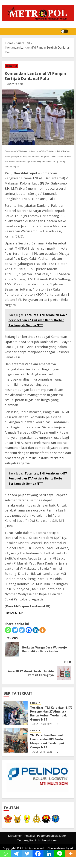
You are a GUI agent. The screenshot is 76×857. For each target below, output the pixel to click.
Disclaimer (15, 836)
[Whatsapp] (8, 630)
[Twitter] (22, 630)
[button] (72, 31)
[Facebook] (29, 630)
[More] (42, 630)
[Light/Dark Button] (64, 31)
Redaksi (29, 836)
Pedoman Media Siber (51, 836)
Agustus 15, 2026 (42, 751)
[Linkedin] (36, 630)
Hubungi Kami (47, 840)
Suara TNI (11, 65)
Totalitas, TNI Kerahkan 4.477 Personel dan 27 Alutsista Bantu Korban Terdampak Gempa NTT (51, 713)
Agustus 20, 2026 (42, 724)
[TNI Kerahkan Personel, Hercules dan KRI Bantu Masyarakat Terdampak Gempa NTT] (16, 740)
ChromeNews (57, 848)
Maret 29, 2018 (15, 84)
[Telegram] (15, 630)
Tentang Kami (26, 840)
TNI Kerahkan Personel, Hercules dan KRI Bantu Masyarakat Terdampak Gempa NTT (47, 741)
